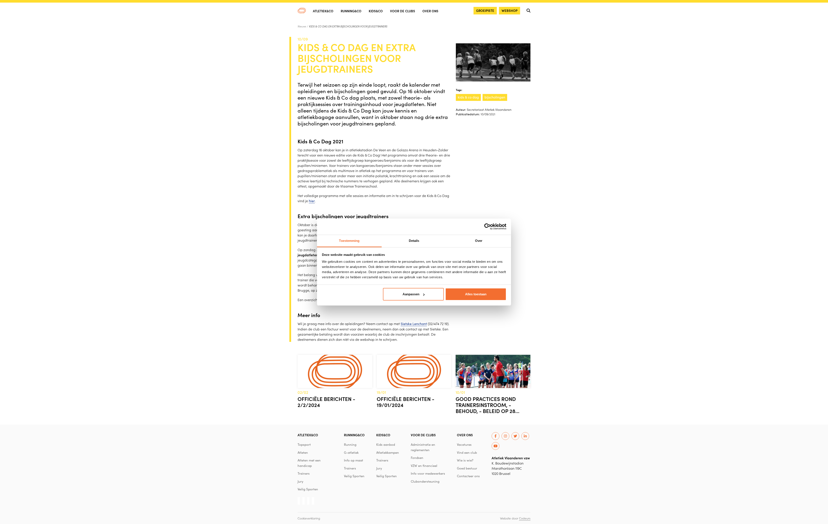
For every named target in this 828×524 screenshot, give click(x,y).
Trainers (304, 473)
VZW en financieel (424, 465)
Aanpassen (411, 294)
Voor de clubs (402, 11)
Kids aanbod (385, 444)
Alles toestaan (475, 294)
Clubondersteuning (425, 481)
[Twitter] (515, 436)
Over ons (430, 11)
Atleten (303, 452)
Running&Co (351, 11)
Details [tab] (414, 240)
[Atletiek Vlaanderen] (302, 10)
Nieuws (302, 26)
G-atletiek (351, 452)
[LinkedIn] (525, 436)
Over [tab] (478, 240)
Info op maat (353, 460)
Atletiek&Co (323, 11)
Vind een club (467, 452)
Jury (300, 481)
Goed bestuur (467, 468)
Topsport (304, 444)
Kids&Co (376, 11)
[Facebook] (495, 436)
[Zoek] (528, 11)
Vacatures (464, 444)
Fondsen (417, 457)
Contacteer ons (468, 476)
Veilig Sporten (308, 489)
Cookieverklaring (309, 518)
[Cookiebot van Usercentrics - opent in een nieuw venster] (487, 226)
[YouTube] (495, 446)
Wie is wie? (465, 460)
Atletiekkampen (387, 452)
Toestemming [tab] (349, 240)
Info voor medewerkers (428, 473)
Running (350, 444)
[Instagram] (505, 436)
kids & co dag (468, 97)
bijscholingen (495, 97)
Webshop (510, 10)
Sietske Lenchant (414, 323)
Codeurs (524, 518)
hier (312, 201)
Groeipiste (485, 10)
